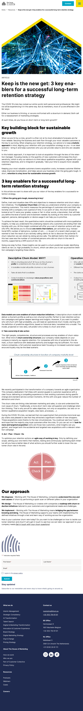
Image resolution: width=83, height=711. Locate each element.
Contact (68, 4)
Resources (7, 672)
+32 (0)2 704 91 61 (50, 615)
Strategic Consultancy (11, 615)
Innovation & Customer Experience (16, 628)
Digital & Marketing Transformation (16, 625)
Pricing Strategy (9, 642)
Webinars (6, 681)
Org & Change (8, 639)
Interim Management (11, 611)
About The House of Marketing (15, 649)
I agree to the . (13, 573)
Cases (5, 685)
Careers (6, 691)
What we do (8, 605)
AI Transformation (10, 618)
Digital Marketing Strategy (13, 635)
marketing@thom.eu (51, 611)
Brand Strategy (9, 632)
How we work (8, 655)
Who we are (7, 658)
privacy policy (18, 573)
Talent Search (8, 622)
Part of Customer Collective (14, 662)
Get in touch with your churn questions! (33, 524)
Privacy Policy (8, 665)
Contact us (47, 605)
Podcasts (6, 678)
